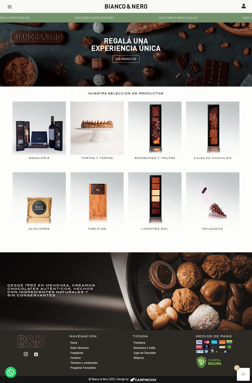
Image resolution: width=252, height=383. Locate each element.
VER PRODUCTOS (125, 59)
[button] (10, 372)
